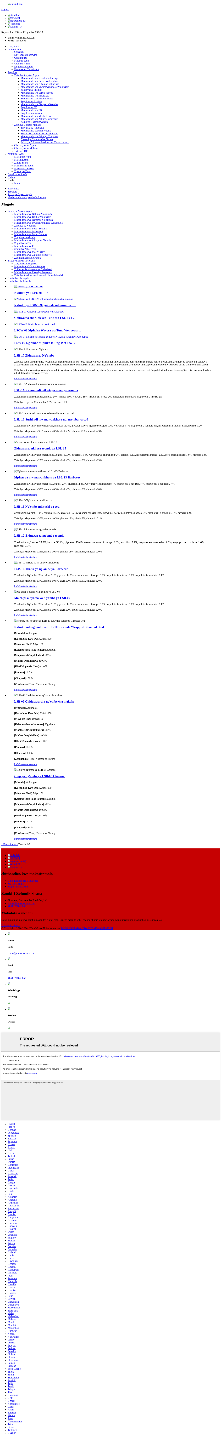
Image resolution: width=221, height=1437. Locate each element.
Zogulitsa (12, 72)
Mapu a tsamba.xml (18, 886)
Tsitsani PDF (21, 151)
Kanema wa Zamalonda (26, 69)
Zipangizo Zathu (22, 171)
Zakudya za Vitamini (31, 89)
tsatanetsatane (30, 378)
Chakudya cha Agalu (25, 145)
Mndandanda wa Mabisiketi (35, 95)
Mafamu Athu (21, 159)
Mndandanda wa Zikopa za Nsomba (39, 104)
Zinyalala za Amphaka (32, 127)
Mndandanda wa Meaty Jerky (36, 116)
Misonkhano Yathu (23, 165)
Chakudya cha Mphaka (26, 148)
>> (16, 844)
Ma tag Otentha (16, 883)
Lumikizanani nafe (17, 174)
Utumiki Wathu (22, 63)
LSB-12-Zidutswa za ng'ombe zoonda (39, 535)
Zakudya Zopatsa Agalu (26, 75)
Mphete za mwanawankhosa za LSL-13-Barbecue (47, 477)
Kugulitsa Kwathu (23, 66)
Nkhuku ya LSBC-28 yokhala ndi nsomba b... (45, 305)
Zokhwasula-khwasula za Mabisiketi (39, 133)
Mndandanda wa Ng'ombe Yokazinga (40, 84)
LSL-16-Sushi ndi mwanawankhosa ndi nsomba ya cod (51, 419)
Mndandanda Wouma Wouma (36, 130)
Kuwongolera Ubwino (25, 54)
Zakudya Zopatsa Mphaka (27, 124)
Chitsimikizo (20, 57)
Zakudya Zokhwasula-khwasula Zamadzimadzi (45, 142)
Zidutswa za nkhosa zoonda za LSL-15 (40, 448)
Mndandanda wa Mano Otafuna (37, 98)
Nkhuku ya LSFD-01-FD (31, 293)
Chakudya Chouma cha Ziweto (37, 139)
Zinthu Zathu (21, 162)
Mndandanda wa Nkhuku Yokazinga (39, 78)
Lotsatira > (9, 844)
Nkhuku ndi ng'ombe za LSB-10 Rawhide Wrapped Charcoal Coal (59, 627)
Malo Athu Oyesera (24, 168)
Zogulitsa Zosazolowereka (34, 121)
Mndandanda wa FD (31, 110)
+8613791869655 (17, 906)
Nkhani (11, 177)
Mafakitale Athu (16, 154)
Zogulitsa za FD (29, 107)
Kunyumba (13, 46)
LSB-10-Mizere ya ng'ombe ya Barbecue (41, 569)
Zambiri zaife (14, 49)
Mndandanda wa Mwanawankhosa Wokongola (45, 86)
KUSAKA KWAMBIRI (100, 928)
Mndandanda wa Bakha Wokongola (39, 81)
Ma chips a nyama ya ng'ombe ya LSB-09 (42, 598)
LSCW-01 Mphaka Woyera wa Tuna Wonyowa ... (47, 330)
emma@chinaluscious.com (21, 903)
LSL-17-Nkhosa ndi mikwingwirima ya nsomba (46, 390)
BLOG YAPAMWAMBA (74, 928)
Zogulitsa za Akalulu (31, 101)
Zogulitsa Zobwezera (31, 113)
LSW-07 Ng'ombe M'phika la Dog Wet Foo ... (44, 343)
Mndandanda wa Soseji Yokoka (37, 92)
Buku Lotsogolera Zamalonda (23, 880)
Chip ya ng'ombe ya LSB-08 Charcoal (39, 776)
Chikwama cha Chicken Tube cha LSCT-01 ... (44, 317)
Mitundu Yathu (21, 60)
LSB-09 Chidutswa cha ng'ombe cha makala (44, 701)
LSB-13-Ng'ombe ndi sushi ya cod (37, 506)
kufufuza (18, 378)
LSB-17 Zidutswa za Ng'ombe (34, 355)
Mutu (17, 183)
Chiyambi (19, 52)
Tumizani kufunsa (10, 925)
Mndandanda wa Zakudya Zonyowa (39, 119)
